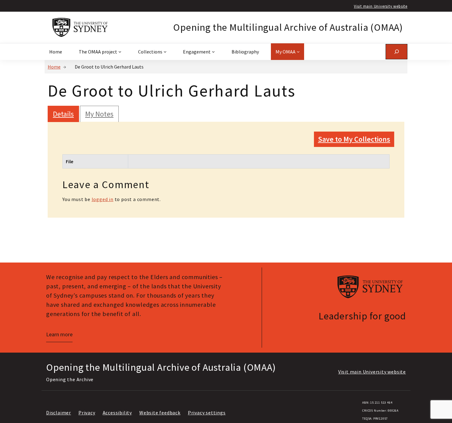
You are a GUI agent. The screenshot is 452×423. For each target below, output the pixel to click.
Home (54, 67)
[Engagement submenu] (213, 51)
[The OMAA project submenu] (119, 51)
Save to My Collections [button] (354, 139)
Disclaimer (58, 412)
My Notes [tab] (99, 114)
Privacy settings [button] (207, 412)
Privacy (86, 412)
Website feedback (159, 412)
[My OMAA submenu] (298, 51)
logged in (102, 199)
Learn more (59, 334)
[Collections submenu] (165, 51)
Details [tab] (63, 114)
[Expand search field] (396, 51)
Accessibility (117, 412)
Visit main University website (380, 6)
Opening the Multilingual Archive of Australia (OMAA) (288, 27)
